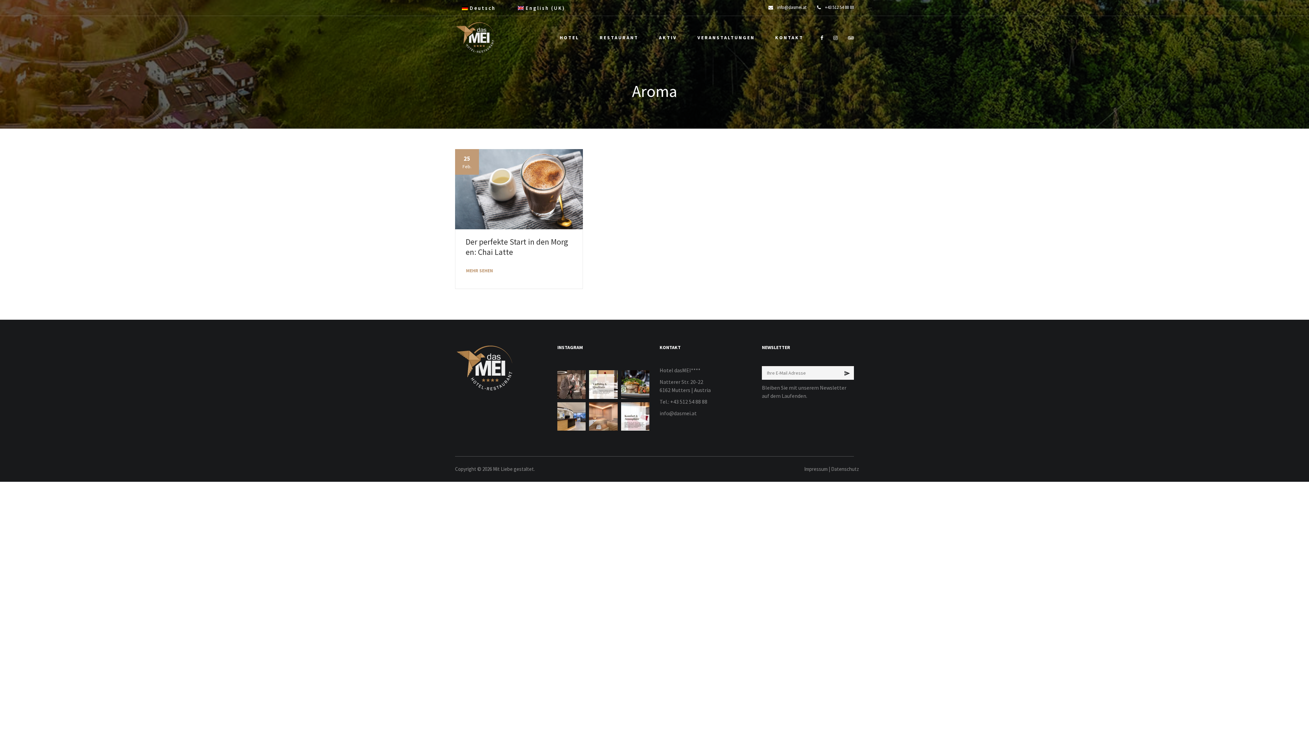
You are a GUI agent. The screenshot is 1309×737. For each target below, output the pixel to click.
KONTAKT (789, 37)
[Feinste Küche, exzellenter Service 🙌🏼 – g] (635, 384)
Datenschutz (845, 469)
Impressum (816, 469)
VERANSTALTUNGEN (726, 37)
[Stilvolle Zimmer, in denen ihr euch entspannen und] (635, 416)
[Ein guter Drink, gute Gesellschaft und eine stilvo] (571, 384)
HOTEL (569, 37)
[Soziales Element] (821, 38)
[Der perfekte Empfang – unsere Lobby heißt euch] (571, 416)
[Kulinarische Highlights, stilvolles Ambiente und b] (603, 384)
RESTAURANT (619, 37)
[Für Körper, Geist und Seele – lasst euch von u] (603, 416)
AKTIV (668, 37)
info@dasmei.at (678, 413)
